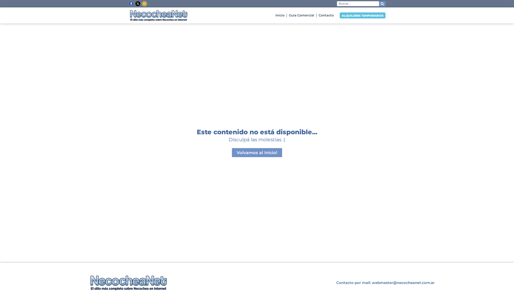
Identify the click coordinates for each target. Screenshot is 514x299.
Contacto (326, 15)
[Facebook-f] (131, 3)
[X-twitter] (138, 3)
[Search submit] (382, 3)
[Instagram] (144, 3)
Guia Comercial (301, 15)
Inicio (280, 15)
